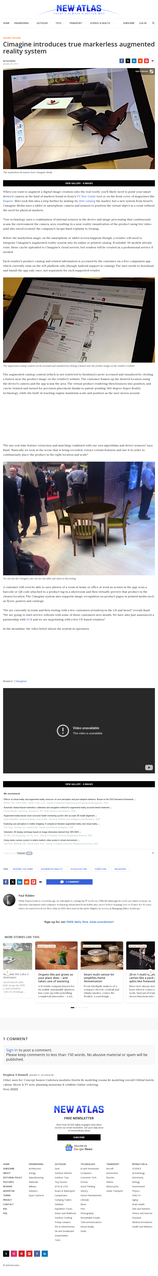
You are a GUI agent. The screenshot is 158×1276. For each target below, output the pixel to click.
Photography (87, 1213)
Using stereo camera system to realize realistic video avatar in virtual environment (40, 840)
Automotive (112, 1173)
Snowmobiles (61, 1235)
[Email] (152, 61)
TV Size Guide (86, 196)
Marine (109, 1182)
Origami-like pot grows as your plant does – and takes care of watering (27, 978)
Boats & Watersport (65, 1190)
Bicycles (110, 1177)
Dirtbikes (59, 1204)
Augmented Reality (52, 869)
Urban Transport (114, 1190)
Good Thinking (88, 1186)
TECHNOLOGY (88, 1164)
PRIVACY (7, 1199)
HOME (6, 23)
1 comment (72, 881)
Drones (84, 1182)
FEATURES (8, 1182)
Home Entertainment (91, 1195)
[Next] (150, 972)
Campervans (61, 1195)
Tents (57, 1240)
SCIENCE (136, 1168)
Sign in (12, 1049)
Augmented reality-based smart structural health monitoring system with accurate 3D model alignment (49, 816)
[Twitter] (128, 61)
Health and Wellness (142, 1226)
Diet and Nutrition (141, 1208)
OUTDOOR (42, 23)
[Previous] (8, 972)
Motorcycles (112, 1186)
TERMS (6, 1195)
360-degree (120, 869)
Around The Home (12, 38)
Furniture (100, 869)
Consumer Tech (88, 1177)
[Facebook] (121, 61)
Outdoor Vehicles (63, 1173)
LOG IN (142, 23)
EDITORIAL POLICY (12, 1177)
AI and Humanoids (90, 1168)
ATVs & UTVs (61, 1186)
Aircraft (110, 1168)
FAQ (5, 1213)
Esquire (8, 201)
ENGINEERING (21, 23)
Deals (83, 1231)
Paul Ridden (26, 895)
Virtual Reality (87, 1226)
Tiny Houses (61, 1182)
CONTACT (8, 1204)
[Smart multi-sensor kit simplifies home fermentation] (73, 955)
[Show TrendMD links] (153, 853)
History (84, 1190)
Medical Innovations (142, 1222)
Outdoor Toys (62, 1177)
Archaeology (138, 1173)
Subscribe (79, 1137)
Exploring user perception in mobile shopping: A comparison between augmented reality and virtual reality (50, 824)
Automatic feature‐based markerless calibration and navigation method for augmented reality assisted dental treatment (56, 807)
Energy (32, 1173)
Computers (86, 1173)
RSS (5, 1208)
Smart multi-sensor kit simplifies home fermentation (70, 978)
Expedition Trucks (63, 1208)
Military (32, 1186)
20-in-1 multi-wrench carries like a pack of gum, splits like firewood (118, 978)
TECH (58, 23)
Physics (136, 1190)
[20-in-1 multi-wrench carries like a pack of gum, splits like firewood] (119, 955)
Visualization (79, 869)
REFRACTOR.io (139, 1164)
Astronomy (137, 1177)
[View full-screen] (151, 71)
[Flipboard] (146, 61)
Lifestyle (85, 1199)
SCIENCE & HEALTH (100, 23)
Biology (136, 1182)
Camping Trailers (63, 1199)
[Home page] (79, 9)
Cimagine (20, 681)
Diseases (136, 1217)
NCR (29, 619)
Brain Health (138, 1204)
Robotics (33, 1190)
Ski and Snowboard (64, 1231)
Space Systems (36, 1195)
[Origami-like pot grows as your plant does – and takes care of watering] (28, 955)
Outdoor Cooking (63, 1217)
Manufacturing (36, 1177)
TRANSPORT (75, 23)
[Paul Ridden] (9, 900)
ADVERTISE (9, 1190)
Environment (138, 1186)
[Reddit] (140, 61)
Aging (135, 1199)
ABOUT (7, 1173)
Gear (57, 1168)
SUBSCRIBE (129, 23)
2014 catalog (87, 201)
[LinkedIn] (134, 61)
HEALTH (136, 1195)
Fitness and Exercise (142, 1213)
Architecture (35, 1168)
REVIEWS (7, 1186)
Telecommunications (91, 1222)
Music (83, 1204)
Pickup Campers (63, 1222)
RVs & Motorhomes (65, 1226)
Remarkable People (90, 1217)
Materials (33, 1182)
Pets (83, 1208)
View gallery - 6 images (79, 183)
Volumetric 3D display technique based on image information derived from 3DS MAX (41, 832)
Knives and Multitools (65, 1213)
